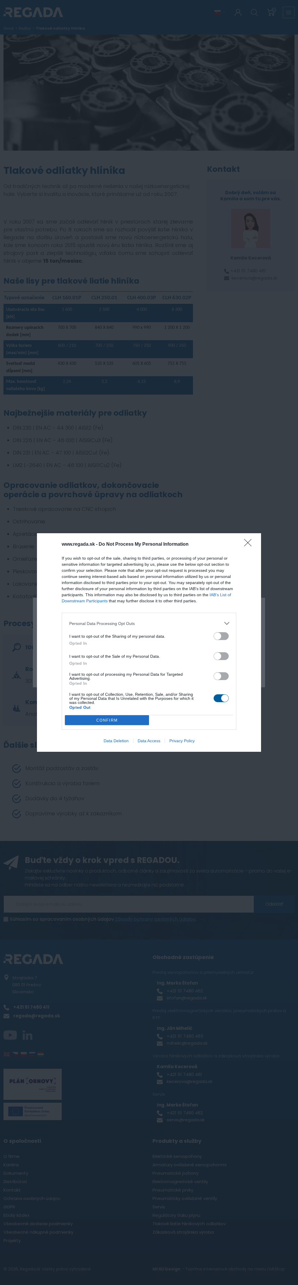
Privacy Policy (182, 740)
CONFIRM (107, 720)
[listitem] (149, 623)
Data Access (149, 740)
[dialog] (149, 642)
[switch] (221, 636)
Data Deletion (116, 740)
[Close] (249, 544)
